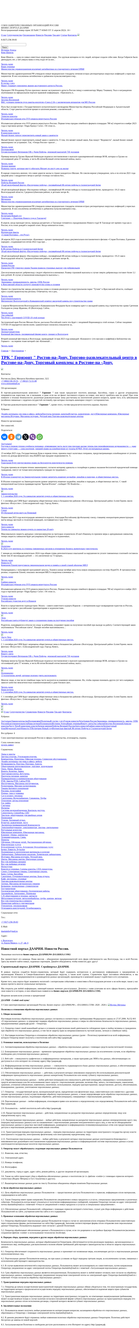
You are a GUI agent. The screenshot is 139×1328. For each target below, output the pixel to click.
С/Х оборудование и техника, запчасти (19, 896)
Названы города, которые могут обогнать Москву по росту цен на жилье (35, 168)
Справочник (31, 712)
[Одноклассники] (11, 437)
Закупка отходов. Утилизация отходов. (19, 756)
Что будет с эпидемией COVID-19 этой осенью (23, 317)
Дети (81, 721)
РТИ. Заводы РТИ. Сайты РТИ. (15, 781)
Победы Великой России (63, 726)
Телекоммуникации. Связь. (13, 837)
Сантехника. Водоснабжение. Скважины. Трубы (23, 798)
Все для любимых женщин (13, 862)
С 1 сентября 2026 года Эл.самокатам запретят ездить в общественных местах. (37, 496)
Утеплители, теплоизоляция (14, 906)
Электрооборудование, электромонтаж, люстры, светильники (29, 827)
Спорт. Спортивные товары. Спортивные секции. (24, 871)
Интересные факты (61, 728)
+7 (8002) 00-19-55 (9, 381)
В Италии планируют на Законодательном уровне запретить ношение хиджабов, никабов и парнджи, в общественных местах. (60, 477)
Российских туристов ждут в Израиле (18, 601)
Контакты (72, 35)
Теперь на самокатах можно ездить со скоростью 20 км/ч (27, 529)
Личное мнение (44, 726)
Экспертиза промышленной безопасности (20, 825)
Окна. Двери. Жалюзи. (11, 769)
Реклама (48, 35)
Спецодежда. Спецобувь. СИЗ (15, 813)
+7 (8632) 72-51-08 (28, 381)
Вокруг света (87, 723)
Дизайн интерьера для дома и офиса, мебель (21, 414)
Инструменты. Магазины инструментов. (20, 783)
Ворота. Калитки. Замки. (12, 771)
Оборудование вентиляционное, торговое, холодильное (27, 766)
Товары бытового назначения (14, 788)
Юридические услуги (11, 844)
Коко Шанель (7, 52)
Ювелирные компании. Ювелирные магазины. (23, 832)
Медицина (10, 728)
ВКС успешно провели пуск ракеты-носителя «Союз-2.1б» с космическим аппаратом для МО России (48, 102)
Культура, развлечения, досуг (82, 414)
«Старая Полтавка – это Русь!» (15, 235)
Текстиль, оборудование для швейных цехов (21, 815)
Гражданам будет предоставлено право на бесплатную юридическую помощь (37, 463)
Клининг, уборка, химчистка (14, 835)
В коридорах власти (28, 726)
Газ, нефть (6, 803)
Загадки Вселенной (114, 723)
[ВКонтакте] (4, 437)
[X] (25, 437)
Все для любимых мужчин (13, 864)
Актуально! (6, 721)
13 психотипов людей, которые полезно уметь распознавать (28, 675)
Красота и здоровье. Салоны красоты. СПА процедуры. (27, 869)
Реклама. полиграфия (11, 791)
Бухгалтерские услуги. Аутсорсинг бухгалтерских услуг (27, 847)
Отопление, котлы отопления (14, 800)
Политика (45, 721)
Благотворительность (18, 723)
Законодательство (20, 721)
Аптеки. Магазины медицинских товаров (20, 884)
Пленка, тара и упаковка (12, 793)
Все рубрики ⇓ (8, 733)
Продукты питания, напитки (55, 414)
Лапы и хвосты (8, 754)
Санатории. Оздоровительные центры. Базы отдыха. (25, 876)
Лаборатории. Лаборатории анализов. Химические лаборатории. (31, 854)
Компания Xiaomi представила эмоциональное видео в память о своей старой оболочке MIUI (44, 565)
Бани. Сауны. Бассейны (12, 874)
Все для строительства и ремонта (16, 901)
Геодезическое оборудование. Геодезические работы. (25, 891)
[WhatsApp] (39, 437)
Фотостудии (6, 866)
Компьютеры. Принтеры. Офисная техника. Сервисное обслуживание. (34, 759)
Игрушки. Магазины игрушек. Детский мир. (31, 416)
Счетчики (5, 805)
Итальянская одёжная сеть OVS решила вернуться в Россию (29, 119)
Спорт (18, 728)
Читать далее (7, 64)
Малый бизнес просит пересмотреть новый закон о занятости (29, 135)
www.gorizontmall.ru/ (10, 383)
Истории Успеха (59, 723)
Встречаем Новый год (42, 728)
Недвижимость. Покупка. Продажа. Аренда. (21, 764)
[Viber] (32, 437)
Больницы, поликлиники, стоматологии (19, 886)
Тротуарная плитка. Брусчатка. (15, 774)
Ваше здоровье (74, 723)
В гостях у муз (57, 721)
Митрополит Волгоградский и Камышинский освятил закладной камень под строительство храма (47, 301)
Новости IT (26, 728)
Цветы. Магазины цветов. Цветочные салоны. (22, 859)
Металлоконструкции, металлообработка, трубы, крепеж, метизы (31, 898)
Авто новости (81, 726)
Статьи (64, 35)
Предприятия (17, 351)
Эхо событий (99, 723)
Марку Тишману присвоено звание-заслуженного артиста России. (32, 85)
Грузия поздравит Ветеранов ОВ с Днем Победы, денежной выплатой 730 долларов (40, 152)
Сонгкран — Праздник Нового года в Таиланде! (23, 218)
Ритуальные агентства (11, 830)
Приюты (5, 840)
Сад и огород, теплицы (12, 796)
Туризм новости (71, 721)
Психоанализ (46, 723)
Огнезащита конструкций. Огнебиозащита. (21, 908)
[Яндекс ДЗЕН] (78, 35)
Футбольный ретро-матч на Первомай (18, 513)
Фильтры (5, 808)
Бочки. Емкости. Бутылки (13, 849)
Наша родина (34, 723)
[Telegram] (18, 437)
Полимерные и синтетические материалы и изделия (25, 852)
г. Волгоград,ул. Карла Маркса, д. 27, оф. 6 (14, 941)
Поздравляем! (34, 721)
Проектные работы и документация (17, 903)
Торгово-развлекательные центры (67, 416)
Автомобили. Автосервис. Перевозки (18, 893)
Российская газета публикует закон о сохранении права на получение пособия (37, 620)
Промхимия (6, 818)
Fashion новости (95, 726)
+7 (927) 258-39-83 (9, 922)
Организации (29, 35)
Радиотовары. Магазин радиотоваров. (18, 786)
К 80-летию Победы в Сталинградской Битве (91, 728)
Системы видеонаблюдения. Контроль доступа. (23, 810)
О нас (3, 35)
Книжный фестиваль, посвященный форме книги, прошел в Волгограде (34, 334)
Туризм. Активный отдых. (13, 820)
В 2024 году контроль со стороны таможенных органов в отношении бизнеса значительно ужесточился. (49, 548)
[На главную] (2, 712)
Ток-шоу (56, 35)
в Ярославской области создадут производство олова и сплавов (30, 284)
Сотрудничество (14, 35)
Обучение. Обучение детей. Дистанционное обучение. (26, 842)
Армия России (90, 721)
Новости (40, 35)
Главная (4, 351)
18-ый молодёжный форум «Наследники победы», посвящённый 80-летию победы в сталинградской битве (51, 185)
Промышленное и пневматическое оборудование (24, 778)
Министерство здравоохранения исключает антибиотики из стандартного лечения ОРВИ (42, 69)
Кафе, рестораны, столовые (13, 879)
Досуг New (14, 726)
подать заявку (7, 745)
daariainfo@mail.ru (9, 931)
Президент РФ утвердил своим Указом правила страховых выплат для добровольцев (40, 268)
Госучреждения (8, 888)
